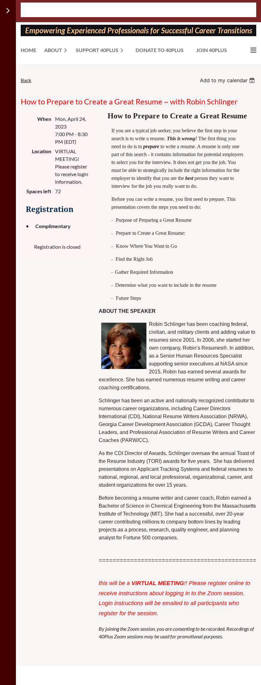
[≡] (246, 50)
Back (26, 80)
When (44, 119)
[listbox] (228, 80)
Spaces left (38, 191)
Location (41, 151)
